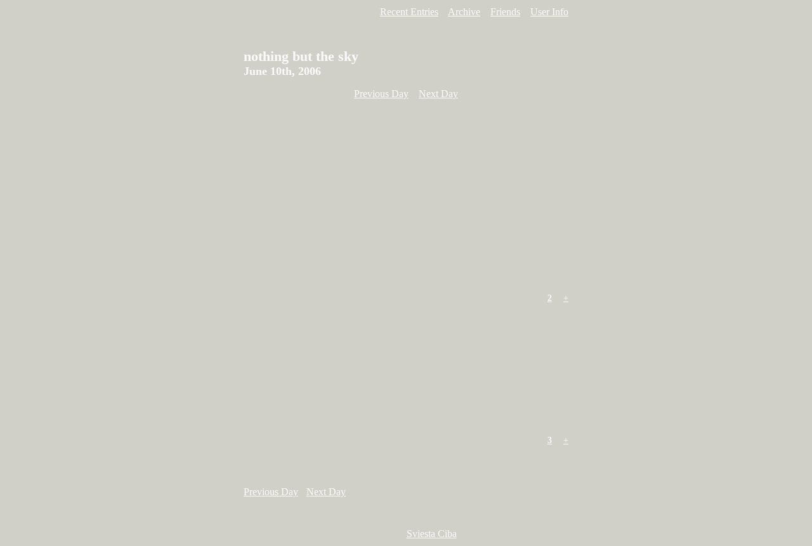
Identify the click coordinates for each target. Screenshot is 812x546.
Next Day (438, 93)
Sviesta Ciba (432, 533)
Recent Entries (409, 11)
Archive (464, 11)
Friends (505, 11)
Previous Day (381, 93)
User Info (549, 11)
